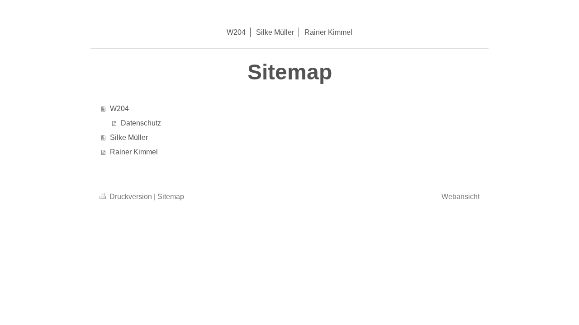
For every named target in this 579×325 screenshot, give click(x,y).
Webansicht (460, 196)
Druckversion (131, 196)
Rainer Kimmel (134, 152)
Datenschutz (141, 123)
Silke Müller (129, 137)
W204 (119, 108)
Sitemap (170, 196)
